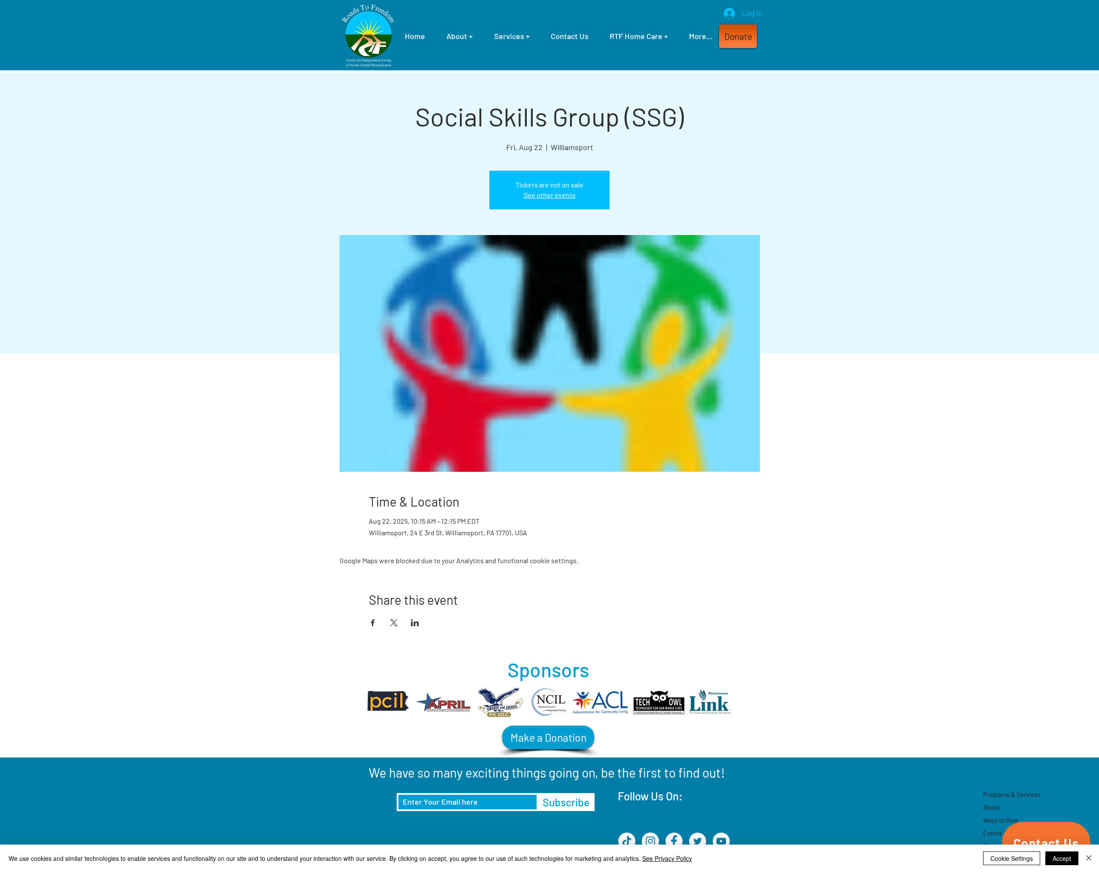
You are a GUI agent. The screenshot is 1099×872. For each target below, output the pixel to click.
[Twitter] (697, 841)
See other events (550, 195)
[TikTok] (626, 841)
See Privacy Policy (667, 858)
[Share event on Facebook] (373, 622)
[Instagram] (650, 841)
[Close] (1089, 858)
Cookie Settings (1011, 858)
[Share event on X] (394, 622)
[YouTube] (721, 841)
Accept (1062, 858)
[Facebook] (674, 841)
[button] (738, 36)
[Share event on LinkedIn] (415, 622)
